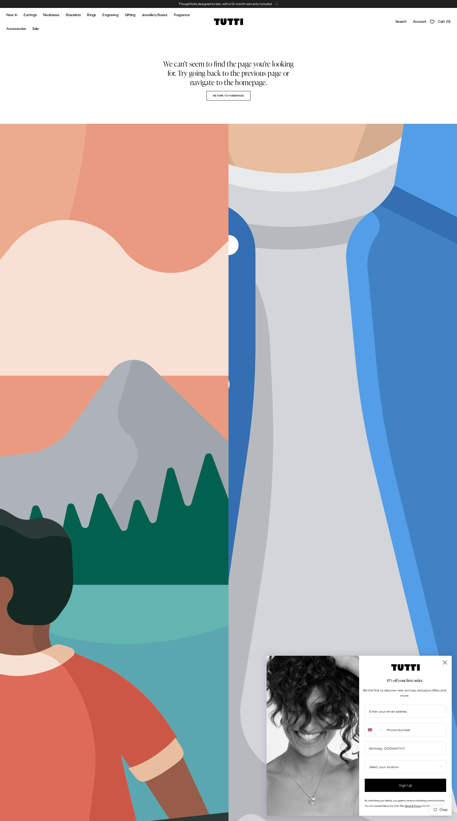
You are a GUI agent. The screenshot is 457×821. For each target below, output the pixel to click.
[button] (400, 21)
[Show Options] (441, 766)
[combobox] (374, 729)
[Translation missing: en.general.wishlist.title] (432, 21)
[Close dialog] (445, 662)
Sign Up (405, 785)
